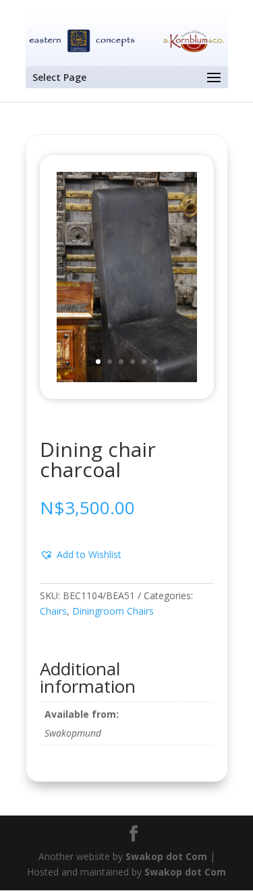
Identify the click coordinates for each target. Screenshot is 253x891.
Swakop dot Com (166, 856)
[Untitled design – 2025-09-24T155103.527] (127, 378)
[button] (80, 555)
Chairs (53, 611)
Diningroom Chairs (113, 611)
